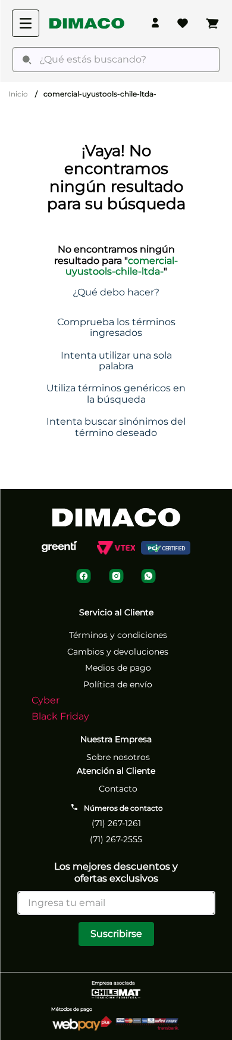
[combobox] (116, 59)
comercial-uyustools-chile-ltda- (99, 93)
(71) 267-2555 (116, 839)
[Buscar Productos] (26, 59)
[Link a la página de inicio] (18, 94)
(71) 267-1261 (116, 823)
